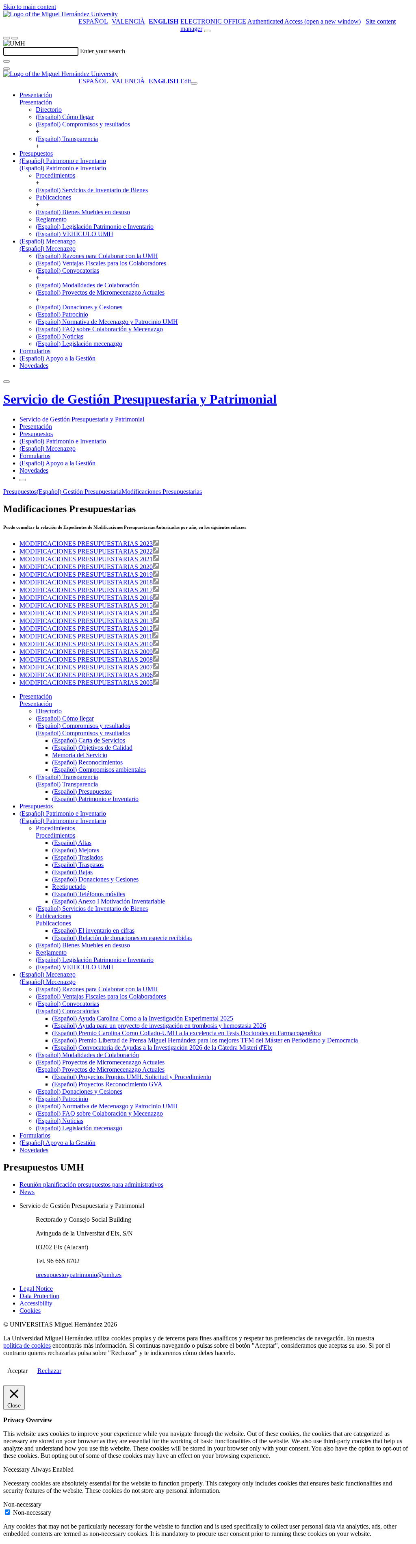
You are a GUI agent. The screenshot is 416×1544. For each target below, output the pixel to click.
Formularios (35, 350)
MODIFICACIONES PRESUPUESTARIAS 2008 (86, 659)
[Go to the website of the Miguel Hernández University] (60, 14)
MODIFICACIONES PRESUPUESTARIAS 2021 (86, 559)
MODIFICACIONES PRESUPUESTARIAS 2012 (86, 628)
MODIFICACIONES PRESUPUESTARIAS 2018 (86, 582)
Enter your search (102, 51)
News (27, 1191)
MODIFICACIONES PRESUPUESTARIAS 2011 (86, 636)
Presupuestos (36, 153)
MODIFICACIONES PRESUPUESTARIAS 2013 (86, 620)
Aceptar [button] (17, 1370)
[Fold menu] (194, 83)
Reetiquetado (69, 886)
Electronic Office (213, 21)
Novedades (34, 365)
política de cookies (27, 1345)
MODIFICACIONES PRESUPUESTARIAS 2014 (86, 613)
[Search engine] (207, 31)
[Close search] (6, 68)
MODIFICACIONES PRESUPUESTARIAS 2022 (86, 551)
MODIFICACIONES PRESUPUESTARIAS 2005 (86, 682)
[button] (36, 102)
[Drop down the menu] (14, 38)
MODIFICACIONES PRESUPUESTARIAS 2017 (86, 589)
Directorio (49, 109)
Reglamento (51, 219)
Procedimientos (55, 175)
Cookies (30, 1310)
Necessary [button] (17, 1469)
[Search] (6, 61)
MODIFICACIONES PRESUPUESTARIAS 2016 (86, 597)
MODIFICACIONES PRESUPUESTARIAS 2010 (86, 644)
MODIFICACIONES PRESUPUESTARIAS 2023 (86, 543)
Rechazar (49, 1370)
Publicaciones (53, 197)
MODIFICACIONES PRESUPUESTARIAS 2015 (86, 605)
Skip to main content (29, 6)
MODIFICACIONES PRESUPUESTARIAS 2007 (86, 667)
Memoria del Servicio (79, 754)
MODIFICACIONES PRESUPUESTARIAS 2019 (86, 574)
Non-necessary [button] (22, 1504)
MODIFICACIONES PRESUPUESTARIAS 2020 (86, 566)
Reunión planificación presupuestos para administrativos (91, 1184)
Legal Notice (36, 1288)
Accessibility (36, 1303)
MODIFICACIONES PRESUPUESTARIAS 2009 (86, 651)
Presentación (36, 94)
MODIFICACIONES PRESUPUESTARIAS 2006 (86, 674)
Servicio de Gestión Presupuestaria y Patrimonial (140, 399)
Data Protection (39, 1295)
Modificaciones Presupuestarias (161, 491)
